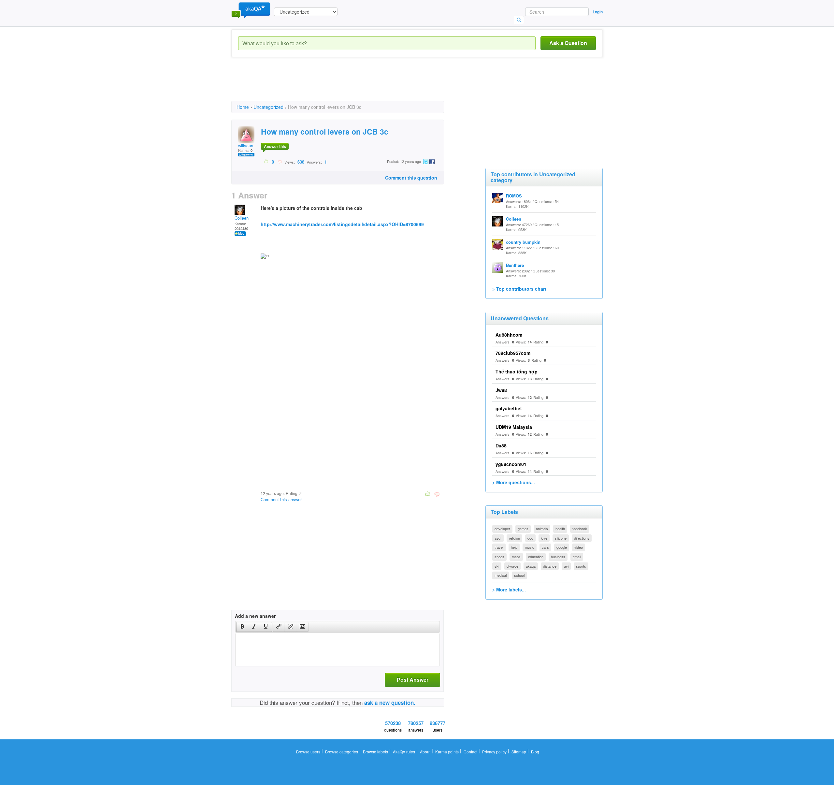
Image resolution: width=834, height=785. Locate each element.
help (514, 547)
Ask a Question (568, 43)
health (560, 528)
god (530, 538)
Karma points (447, 751)
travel (499, 547)
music (529, 547)
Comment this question (411, 177)
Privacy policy (494, 751)
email (577, 556)
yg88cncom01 (511, 464)
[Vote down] (279, 161)
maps (516, 556)
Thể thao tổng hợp (517, 371)
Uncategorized (268, 107)
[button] (242, 627)
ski (497, 566)
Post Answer (412, 679)
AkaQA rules (404, 751)
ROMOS (514, 196)
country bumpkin (523, 242)
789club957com (513, 353)
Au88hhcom (509, 334)
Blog (535, 751)
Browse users (308, 751)
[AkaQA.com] (250, 10)
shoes (499, 556)
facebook (579, 528)
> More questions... (513, 482)
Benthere (515, 265)
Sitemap (518, 751)
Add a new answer (255, 616)
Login (598, 12)
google (561, 547)
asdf (498, 538)
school (519, 575)
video (578, 547)
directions (581, 538)
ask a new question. (389, 702)
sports (581, 566)
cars (545, 547)
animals (542, 528)
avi (566, 566)
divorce (512, 566)
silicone (561, 538)
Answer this (275, 146)
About (425, 751)
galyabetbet (509, 408)
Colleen (242, 218)
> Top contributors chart (519, 288)
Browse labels (375, 751)
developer (502, 528)
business (558, 556)
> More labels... (509, 589)
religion (514, 538)
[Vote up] (266, 161)
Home (243, 107)
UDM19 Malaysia (514, 427)
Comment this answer (281, 499)
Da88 (501, 445)
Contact (470, 751)
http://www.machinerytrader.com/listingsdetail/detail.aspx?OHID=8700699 (342, 224)
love (544, 538)
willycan (245, 145)
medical (501, 575)
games (523, 528)
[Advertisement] (349, 84)
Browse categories (341, 751)
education (535, 556)
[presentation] (242, 627)
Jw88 (501, 390)
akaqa (531, 566)
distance (549, 566)
